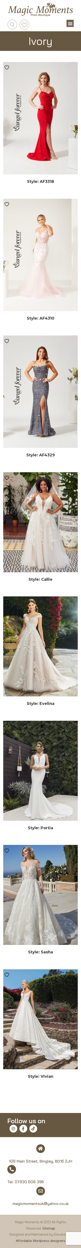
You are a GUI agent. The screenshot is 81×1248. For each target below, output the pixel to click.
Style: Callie (40, 579)
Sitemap (48, 1228)
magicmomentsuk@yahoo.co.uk (41, 1203)
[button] (70, 23)
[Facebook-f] (23, 1129)
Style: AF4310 (40, 318)
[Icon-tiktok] (33, 1129)
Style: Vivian (40, 1076)
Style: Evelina (40, 703)
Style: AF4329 (40, 455)
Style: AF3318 (40, 181)
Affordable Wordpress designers (40, 1240)
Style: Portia (40, 828)
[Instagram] (13, 1129)
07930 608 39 (28, 1181)
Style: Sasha (40, 952)
